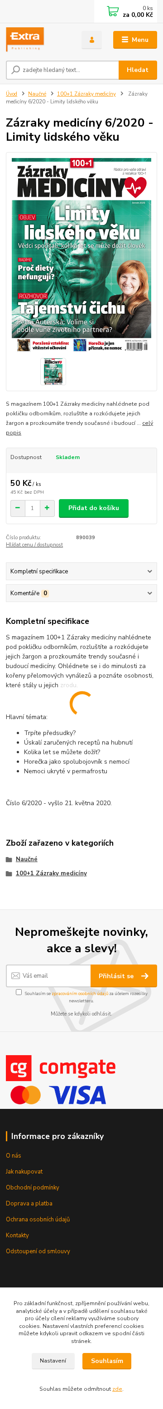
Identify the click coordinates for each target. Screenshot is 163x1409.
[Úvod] (37, 40)
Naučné (37, 94)
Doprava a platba (29, 1204)
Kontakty (17, 1235)
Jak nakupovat (24, 1172)
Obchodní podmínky (32, 1188)
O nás (13, 1156)
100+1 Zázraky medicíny (86, 94)
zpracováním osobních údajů (80, 993)
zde (117, 1389)
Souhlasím (107, 1361)
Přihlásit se (117, 976)
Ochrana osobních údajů (38, 1219)
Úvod (11, 94)
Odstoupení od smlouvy (38, 1251)
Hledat (138, 70)
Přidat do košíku (93, 508)
